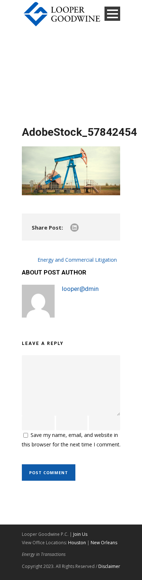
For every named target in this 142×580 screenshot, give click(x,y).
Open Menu (112, 14)
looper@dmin (80, 288)
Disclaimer (109, 566)
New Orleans (104, 542)
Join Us (80, 534)
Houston (77, 542)
